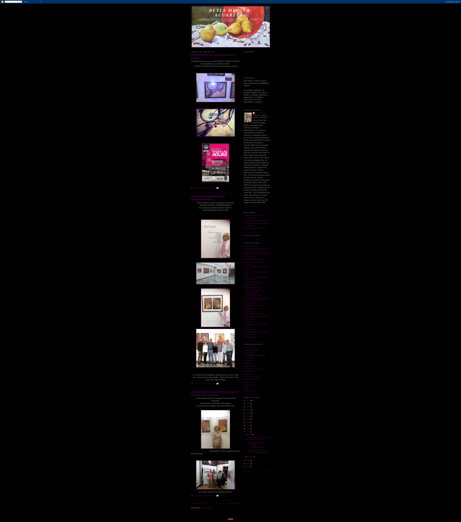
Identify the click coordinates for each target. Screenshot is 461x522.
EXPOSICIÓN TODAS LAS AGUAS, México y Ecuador (213, 56)
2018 (248, 460)
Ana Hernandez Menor (251, 350)
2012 (248, 416)
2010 (248, 410)
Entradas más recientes (199, 503)
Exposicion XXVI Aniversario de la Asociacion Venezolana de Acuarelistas (214, 393)
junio (250, 434)
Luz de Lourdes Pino (251, 379)
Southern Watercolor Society (254, 314)
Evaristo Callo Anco (250, 366)
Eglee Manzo (248, 363)
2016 (248, 428)
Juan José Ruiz (249, 371)
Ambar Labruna (249, 347)
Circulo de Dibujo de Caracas (254, 282)
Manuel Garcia (249, 382)
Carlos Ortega (248, 353)
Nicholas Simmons (250, 308)
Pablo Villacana (249, 311)
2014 (248, 422)
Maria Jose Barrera (250, 385)
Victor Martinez (249, 329)
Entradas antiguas (233, 503)
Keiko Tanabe (248, 374)
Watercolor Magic (250, 337)
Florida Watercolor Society (253, 295)
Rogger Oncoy (249, 388)
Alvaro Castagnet (250, 256)
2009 (248, 407)
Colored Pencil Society (252, 285)
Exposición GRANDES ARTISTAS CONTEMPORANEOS (208, 198)
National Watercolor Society (253, 305)
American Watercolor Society (254, 259)
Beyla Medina (260, 113)
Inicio (217, 503)
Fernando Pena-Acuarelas (253, 368)
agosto (250, 457)
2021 (248, 463)
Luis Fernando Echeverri (252, 377)
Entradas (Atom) (206, 508)
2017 (248, 432)
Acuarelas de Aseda (251, 246)
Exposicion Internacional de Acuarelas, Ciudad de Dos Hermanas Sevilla (254, 290)
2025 (248, 467)
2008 (248, 404)
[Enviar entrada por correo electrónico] (217, 188)
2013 (248, 419)
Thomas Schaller (249, 390)
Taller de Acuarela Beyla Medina (255, 228)
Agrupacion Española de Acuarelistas (257, 254)
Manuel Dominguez (250, 303)
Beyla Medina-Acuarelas (230, 12)
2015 (248, 425)
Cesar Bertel (248, 360)
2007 (248, 400)
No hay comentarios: (206, 188)
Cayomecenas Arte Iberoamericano (256, 220)
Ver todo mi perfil (251, 206)
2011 (248, 413)
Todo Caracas (248, 321)
